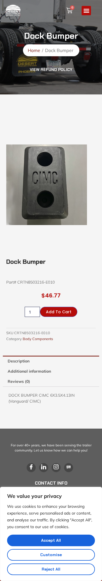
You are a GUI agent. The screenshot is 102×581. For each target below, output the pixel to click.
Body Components (38, 338)
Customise (51, 554)
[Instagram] (56, 467)
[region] (51, 534)
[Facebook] (31, 467)
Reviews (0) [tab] (19, 381)
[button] (86, 10)
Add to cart (58, 312)
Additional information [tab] (29, 371)
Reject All (51, 569)
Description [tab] (18, 361)
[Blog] (68, 467)
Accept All (51, 540)
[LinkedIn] (43, 467)
